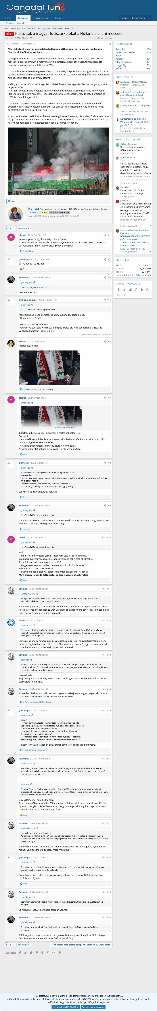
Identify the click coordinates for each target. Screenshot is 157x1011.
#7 (109, 397)
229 (149, 52)
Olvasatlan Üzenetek (15, 23)
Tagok (58, 17)
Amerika (120, 49)
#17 (109, 823)
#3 (109, 259)
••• (150, 153)
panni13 (124, 200)
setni (22, 620)
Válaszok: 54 (29, 43)
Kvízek (123, 87)
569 (149, 65)
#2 (109, 235)
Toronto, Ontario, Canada (95, 209)
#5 (109, 299)
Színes (119, 68)
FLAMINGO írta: (28, 593)
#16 (109, 758)
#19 (109, 892)
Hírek (8, 17)
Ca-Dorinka (125, 144)
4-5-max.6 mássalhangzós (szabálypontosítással (134, 93)
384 (149, 68)
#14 (109, 689)
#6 (109, 341)
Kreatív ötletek (127, 114)
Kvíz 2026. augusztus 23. (133, 81)
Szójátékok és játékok (130, 101)
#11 (109, 588)
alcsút (22, 235)
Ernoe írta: (25, 402)
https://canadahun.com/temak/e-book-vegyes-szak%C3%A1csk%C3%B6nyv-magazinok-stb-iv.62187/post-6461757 (135, 242)
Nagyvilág (121, 65)
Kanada (120, 58)
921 (149, 61)
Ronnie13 (124, 187)
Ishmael (23, 588)
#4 (109, 277)
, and (38, 389)
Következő (22, 228)
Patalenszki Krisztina (129, 230)
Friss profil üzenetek (128, 139)
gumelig (24, 259)
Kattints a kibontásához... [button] (65, 427)
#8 (109, 462)
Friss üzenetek (40, 17)
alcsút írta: (25, 304)
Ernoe (22, 341)
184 (149, 49)
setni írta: (25, 659)
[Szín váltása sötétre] (149, 18)
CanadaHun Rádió (125, 52)
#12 (109, 620)
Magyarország (106, 38)
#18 (109, 857)
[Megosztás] (110, 44)
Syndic (123, 157)
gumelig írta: (26, 282)
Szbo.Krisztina (143, 274)
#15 (109, 710)
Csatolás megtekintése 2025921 (35, 287)
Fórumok (23, 17)
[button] (13, 18)
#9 (109, 505)
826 (149, 58)
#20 (109, 917)
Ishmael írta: (26, 625)
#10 (109, 537)
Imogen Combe (28, 299)
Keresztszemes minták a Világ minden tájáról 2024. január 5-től (134, 122)
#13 (109, 654)
